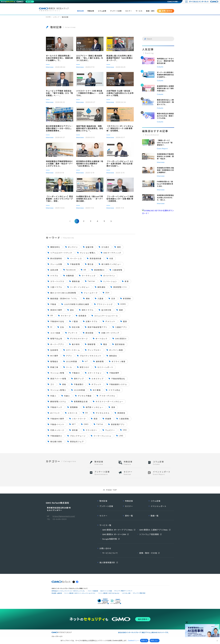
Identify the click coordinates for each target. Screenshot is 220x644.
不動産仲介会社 (57, 321)
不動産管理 (75, 264)
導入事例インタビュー (111, 264)
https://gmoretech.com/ (64, 516)
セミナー (128, 11)
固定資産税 (120, 344)
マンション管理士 (58, 390)
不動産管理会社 (118, 379)
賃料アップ (79, 379)
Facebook (71, 270)
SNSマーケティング (112, 253)
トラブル (54, 276)
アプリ (69, 356)
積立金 (91, 264)
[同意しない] (217, 640)
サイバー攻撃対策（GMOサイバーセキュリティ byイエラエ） (80, 593)
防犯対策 (76, 327)
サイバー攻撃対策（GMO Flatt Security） (109, 593)
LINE (121, 436)
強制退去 (113, 356)
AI (51, 327)
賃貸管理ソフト (120, 287)
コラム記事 (102, 11)
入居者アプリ (121, 327)
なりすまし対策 (126, 593)
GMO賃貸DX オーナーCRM (114, 534)
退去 (72, 310)
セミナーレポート (105, 367)
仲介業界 (54, 356)
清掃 (113, 407)
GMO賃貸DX (120, 339)
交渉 (113, 299)
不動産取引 (79, 384)
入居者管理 (117, 270)
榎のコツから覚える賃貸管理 (63, 293)
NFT (74, 424)
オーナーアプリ (57, 344)
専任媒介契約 (56, 442)
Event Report (162, 148)
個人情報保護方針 (107, 562)
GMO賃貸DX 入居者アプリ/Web (153, 530)
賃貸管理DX (99, 270)
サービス (139, 11)
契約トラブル (88, 310)
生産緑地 (54, 350)
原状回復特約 (56, 258)
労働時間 (70, 276)
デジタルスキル (103, 413)
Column (160, 67)
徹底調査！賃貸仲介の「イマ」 (64, 299)
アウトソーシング (105, 304)
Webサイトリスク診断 (106, 591)
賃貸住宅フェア (77, 442)
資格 (64, 384)
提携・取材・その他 (148, 553)
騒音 (105, 344)
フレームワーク (91, 293)
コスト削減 (55, 333)
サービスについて (110, 553)
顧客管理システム (58, 401)
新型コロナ (85, 367)
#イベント (55, 413)
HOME (48, 17)
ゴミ (52, 384)
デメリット (110, 321)
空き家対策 (106, 310)
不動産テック (56, 407)
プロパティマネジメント (90, 356)
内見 (111, 258)
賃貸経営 (121, 413)
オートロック (101, 339)
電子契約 (76, 344)
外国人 (53, 396)
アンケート (73, 333)
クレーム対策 (56, 264)
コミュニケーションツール (106, 316)
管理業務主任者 (81, 401)
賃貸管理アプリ (118, 424)
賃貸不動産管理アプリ (97, 327)
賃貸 (96, 419)
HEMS (123, 304)
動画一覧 (155, 516)
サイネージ (66, 316)
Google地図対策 (109, 539)
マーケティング (88, 276)
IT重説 (75, 321)
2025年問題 (79, 390)
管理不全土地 (56, 339)
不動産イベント (57, 424)
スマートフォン (95, 373)
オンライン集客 (116, 350)
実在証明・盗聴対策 (57, 593)
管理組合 (54, 361)
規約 (119, 247)
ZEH (107, 293)
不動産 (53, 304)
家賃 (127, 281)
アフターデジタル (107, 396)
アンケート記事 (116, 11)
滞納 (88, 299)
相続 (121, 310)
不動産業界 (114, 373)
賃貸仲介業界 (56, 310)
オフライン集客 (118, 361)
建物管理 (100, 361)
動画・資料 (150, 11)
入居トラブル (56, 287)
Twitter (91, 281)
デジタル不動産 (85, 396)
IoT (86, 361)
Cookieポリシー (133, 640)
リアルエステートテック (61, 253)
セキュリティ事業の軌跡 (139, 593)
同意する (144, 640)
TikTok (99, 424)
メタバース (72, 413)
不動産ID (76, 373)
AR (85, 270)
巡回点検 (54, 270)
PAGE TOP (111, 490)
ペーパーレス (76, 258)
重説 (125, 321)
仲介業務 (97, 390)
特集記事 (90, 11)
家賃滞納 (127, 299)
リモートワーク (79, 419)
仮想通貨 (82, 316)
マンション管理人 (88, 253)
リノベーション (110, 281)
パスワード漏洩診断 (93, 591)
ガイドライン (109, 276)
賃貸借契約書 (96, 258)
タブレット (96, 384)
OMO (86, 424)
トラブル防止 (114, 390)
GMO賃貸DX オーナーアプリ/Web (117, 530)
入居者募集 (124, 419)
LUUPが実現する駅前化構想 (76, 304)
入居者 (100, 299)
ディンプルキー (94, 350)
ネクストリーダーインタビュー (109, 401)
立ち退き (105, 247)
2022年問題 (71, 361)
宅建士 (67, 396)
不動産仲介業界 (57, 419)
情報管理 (91, 344)
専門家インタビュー (94, 407)
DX (86, 413)
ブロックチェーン (78, 436)
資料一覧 (129, 516)
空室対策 (90, 247)
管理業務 (74, 407)
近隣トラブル (92, 321)
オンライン (73, 247)
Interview (49, 67)
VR (51, 315)
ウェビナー (110, 430)
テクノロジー (92, 430)
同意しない (154, 640)
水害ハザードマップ (110, 333)
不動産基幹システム (118, 384)
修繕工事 (54, 367)
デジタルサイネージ (79, 339)
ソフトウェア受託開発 (149, 534)
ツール (69, 367)
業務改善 (76, 281)
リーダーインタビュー (80, 287)
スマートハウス (57, 281)
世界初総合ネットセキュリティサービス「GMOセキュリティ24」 (68, 591)
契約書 (75, 430)
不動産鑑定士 (56, 436)
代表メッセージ (57, 430)
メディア (56, 17)
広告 (62, 327)
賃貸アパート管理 (58, 379)
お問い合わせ (167, 11)
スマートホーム (73, 350)
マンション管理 (57, 373)
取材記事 (80, 11)
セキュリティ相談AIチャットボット (123, 591)
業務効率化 (55, 247)
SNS (125, 430)
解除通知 (101, 287)
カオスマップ (97, 379)
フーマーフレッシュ (102, 436)
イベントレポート (158, 506)
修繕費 (108, 419)
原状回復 (90, 333)
